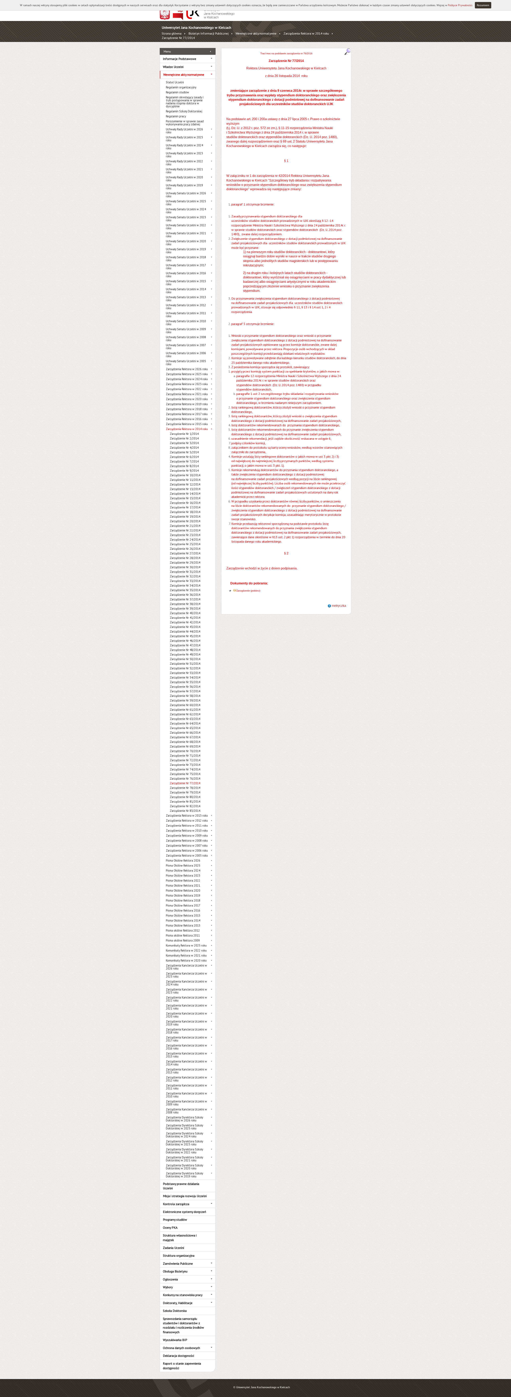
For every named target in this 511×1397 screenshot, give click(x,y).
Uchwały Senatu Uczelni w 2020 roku (186, 242)
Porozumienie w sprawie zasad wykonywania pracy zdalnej (185, 122)
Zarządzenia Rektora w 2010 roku (187, 830)
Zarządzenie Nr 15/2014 (185, 498)
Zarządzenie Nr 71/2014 (185, 755)
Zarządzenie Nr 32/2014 (185, 576)
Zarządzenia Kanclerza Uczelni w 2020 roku (186, 1014)
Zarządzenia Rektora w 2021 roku (187, 394)
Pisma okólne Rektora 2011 (183, 935)
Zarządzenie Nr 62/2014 (185, 714)
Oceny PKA (170, 1228)
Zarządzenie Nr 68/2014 (185, 742)
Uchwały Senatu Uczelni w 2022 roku (186, 226)
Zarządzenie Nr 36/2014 (185, 595)
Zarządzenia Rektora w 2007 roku (187, 845)
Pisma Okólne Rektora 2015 (183, 915)
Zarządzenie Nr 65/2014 (185, 728)
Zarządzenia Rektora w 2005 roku (187, 855)
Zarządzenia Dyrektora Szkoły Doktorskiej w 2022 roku (184, 1150)
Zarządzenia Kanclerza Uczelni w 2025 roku (186, 975)
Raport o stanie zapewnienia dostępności (182, 1365)
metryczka (339, 605)
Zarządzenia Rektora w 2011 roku (187, 825)
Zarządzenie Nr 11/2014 (185, 480)
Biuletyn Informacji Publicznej (208, 33)
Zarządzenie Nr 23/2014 (185, 535)
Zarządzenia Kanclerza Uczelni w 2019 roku (186, 1022)
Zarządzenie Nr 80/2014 (185, 797)
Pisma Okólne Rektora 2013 (183, 925)
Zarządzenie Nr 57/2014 (185, 691)
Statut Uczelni (175, 82)
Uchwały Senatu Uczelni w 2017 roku (186, 266)
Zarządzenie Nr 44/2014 (185, 631)
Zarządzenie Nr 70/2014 (185, 751)
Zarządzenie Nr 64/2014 (185, 723)
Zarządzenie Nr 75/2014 (185, 774)
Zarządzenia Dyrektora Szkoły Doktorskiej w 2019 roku (184, 1174)
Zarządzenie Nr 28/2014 (185, 558)
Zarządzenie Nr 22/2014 (185, 530)
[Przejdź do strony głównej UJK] (210, 19)
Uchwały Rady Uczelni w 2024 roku (184, 146)
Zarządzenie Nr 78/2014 (185, 788)
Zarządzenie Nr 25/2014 (185, 544)
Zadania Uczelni (173, 1248)
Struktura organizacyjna (178, 1255)
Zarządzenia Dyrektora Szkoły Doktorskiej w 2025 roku (184, 1126)
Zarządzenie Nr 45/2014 (185, 636)
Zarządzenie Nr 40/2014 (185, 613)
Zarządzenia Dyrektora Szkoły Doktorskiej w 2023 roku (184, 1142)
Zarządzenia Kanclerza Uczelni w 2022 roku (186, 998)
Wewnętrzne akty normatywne (256, 33)
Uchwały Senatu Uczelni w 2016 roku (186, 274)
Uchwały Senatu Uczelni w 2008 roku (186, 338)
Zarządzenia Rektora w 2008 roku (187, 840)
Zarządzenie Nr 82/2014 (185, 806)
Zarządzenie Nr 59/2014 (185, 700)
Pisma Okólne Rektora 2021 (183, 885)
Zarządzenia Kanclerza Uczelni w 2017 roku (186, 1038)
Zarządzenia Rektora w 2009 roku (187, 835)
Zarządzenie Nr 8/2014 (184, 466)
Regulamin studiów (177, 92)
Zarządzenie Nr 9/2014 (184, 470)
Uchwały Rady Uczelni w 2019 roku (184, 186)
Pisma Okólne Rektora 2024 (183, 870)
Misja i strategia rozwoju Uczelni (185, 1196)
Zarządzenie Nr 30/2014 (185, 567)
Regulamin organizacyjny (181, 87)
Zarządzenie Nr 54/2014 (185, 677)
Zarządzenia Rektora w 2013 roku (187, 815)
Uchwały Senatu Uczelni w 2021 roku (186, 234)
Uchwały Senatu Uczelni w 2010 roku (186, 322)
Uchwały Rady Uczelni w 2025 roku (184, 138)
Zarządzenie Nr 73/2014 (185, 765)
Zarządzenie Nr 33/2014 (185, 581)
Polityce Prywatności (460, 5)
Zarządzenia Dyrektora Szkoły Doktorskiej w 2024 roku (184, 1134)
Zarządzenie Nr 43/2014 (185, 627)
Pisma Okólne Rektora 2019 (183, 895)
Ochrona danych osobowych (181, 1348)
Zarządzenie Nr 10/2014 (185, 475)
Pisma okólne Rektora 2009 (183, 940)
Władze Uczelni (173, 67)
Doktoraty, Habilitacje (177, 1303)
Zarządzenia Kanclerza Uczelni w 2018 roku (186, 1030)
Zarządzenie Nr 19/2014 (185, 516)
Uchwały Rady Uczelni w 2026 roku (184, 130)
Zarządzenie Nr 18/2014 (185, 512)
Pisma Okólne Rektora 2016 (183, 910)
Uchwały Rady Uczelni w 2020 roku (184, 178)
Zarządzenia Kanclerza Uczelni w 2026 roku (186, 967)
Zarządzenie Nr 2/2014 (184, 438)
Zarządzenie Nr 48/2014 (185, 650)
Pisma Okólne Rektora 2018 (183, 900)
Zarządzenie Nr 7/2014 (184, 461)
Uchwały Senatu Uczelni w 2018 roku (186, 258)
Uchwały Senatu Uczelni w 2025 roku (186, 202)
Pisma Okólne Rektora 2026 (183, 860)
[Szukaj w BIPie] (347, 51)
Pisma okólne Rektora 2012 (183, 930)
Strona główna (171, 33)
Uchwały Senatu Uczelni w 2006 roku (186, 354)
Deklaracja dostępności (178, 1356)
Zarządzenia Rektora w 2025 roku (187, 374)
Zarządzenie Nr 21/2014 (185, 526)
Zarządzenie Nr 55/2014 (185, 682)
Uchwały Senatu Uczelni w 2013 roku (186, 298)
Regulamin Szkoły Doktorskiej (184, 111)
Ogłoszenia (170, 1279)
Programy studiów (175, 1220)
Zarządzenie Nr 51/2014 (185, 664)
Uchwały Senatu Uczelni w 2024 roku (186, 210)
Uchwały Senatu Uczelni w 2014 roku (186, 290)
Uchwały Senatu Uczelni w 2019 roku (186, 250)
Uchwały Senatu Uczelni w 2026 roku (186, 194)
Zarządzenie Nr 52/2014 (185, 668)
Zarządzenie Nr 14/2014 (185, 493)
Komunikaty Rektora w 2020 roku (186, 960)
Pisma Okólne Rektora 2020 (183, 890)
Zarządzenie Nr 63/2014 (185, 719)
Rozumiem (483, 5)
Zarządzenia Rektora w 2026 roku (187, 369)
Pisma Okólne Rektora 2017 (183, 905)
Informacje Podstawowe (179, 59)
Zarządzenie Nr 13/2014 (185, 489)
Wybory (168, 1287)
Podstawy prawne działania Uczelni (181, 1186)
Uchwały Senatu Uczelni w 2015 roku (186, 282)
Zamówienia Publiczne (178, 1263)
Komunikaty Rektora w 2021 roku (186, 955)
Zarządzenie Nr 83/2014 (185, 811)
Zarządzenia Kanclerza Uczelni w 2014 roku (186, 1062)
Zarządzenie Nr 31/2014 (185, 572)
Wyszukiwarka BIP (175, 1340)
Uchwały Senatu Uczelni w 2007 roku (186, 346)
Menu (167, 51)
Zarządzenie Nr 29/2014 (185, 562)
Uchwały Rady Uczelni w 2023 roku (184, 154)
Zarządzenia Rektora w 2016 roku (187, 419)
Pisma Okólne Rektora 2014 (183, 920)
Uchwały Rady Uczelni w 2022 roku (184, 162)
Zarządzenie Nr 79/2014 (185, 792)
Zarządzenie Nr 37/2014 (185, 599)
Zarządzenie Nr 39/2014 (185, 608)
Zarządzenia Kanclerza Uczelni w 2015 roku (186, 1054)
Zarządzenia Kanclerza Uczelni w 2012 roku (186, 1078)
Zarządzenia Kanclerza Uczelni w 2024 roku (186, 982)
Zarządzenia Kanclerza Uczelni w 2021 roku (186, 1006)
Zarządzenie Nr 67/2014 (185, 737)
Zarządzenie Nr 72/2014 (185, 760)
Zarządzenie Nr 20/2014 (185, 521)
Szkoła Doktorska (175, 1311)
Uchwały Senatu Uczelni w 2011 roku (186, 314)
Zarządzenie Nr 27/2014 (185, 553)
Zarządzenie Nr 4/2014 (184, 447)
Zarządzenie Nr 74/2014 (185, 769)
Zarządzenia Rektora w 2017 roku (187, 414)
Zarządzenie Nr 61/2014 (185, 709)
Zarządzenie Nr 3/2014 (184, 443)
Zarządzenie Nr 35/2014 (185, 590)
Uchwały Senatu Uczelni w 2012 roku (186, 306)
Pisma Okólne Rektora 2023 (183, 875)
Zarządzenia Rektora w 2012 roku (187, 820)
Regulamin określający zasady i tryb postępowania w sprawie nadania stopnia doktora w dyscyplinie (184, 101)
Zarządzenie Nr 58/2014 (185, 696)
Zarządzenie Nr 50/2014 (185, 659)
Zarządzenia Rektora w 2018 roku (187, 409)
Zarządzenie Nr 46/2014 (185, 641)
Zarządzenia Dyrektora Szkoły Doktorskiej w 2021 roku (184, 1158)
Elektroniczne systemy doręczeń (184, 1212)
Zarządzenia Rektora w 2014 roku (306, 33)
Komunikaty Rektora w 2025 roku (186, 945)
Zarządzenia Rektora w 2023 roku (187, 384)
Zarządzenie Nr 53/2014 (185, 673)
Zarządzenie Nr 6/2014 (184, 457)
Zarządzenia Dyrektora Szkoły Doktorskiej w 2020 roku (184, 1166)
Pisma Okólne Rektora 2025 (183, 865)
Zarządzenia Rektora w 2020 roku (187, 399)
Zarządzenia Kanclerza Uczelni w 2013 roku (186, 1070)
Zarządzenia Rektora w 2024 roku (187, 379)
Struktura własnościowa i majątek (180, 1237)
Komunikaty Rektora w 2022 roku (186, 950)
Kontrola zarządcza (176, 1204)
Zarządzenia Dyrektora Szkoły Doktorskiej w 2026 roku (184, 1118)
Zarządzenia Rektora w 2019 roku (187, 404)
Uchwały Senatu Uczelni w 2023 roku (186, 218)
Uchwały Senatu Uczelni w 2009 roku (186, 330)
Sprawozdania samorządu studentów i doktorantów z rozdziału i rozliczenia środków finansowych (183, 1325)
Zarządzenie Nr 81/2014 (185, 801)
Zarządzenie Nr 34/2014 (185, 585)
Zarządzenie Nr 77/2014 (178, 38)
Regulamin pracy (176, 116)
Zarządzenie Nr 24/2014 (185, 539)
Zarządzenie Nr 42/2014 (185, 622)
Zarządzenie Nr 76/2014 (185, 778)
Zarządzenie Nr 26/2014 (185, 549)
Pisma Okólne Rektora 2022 (183, 880)
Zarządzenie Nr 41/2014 (185, 618)
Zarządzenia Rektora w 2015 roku (187, 424)
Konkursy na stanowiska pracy (182, 1295)
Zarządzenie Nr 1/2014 (184, 434)
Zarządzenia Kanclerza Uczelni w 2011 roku (186, 1086)
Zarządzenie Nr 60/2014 (185, 705)
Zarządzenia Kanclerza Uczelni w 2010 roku (186, 1094)
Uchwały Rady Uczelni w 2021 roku (184, 170)
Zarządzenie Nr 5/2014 (184, 452)
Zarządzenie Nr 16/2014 (185, 503)
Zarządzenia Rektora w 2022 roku (187, 389)
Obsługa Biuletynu (175, 1271)
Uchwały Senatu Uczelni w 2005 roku (186, 362)
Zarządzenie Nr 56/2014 (185, 687)
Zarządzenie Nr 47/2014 (185, 645)
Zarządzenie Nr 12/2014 (185, 484)
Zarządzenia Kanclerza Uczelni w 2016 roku (186, 1046)
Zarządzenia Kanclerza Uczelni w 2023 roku (186, 990)
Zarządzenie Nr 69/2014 (185, 746)
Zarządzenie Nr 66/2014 (185, 732)
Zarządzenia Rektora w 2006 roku (187, 850)
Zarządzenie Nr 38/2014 (185, 604)
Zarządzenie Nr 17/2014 (185, 507)
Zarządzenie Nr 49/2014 (185, 654)
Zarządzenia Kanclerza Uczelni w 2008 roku (186, 1110)
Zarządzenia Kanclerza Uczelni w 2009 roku (186, 1102)
